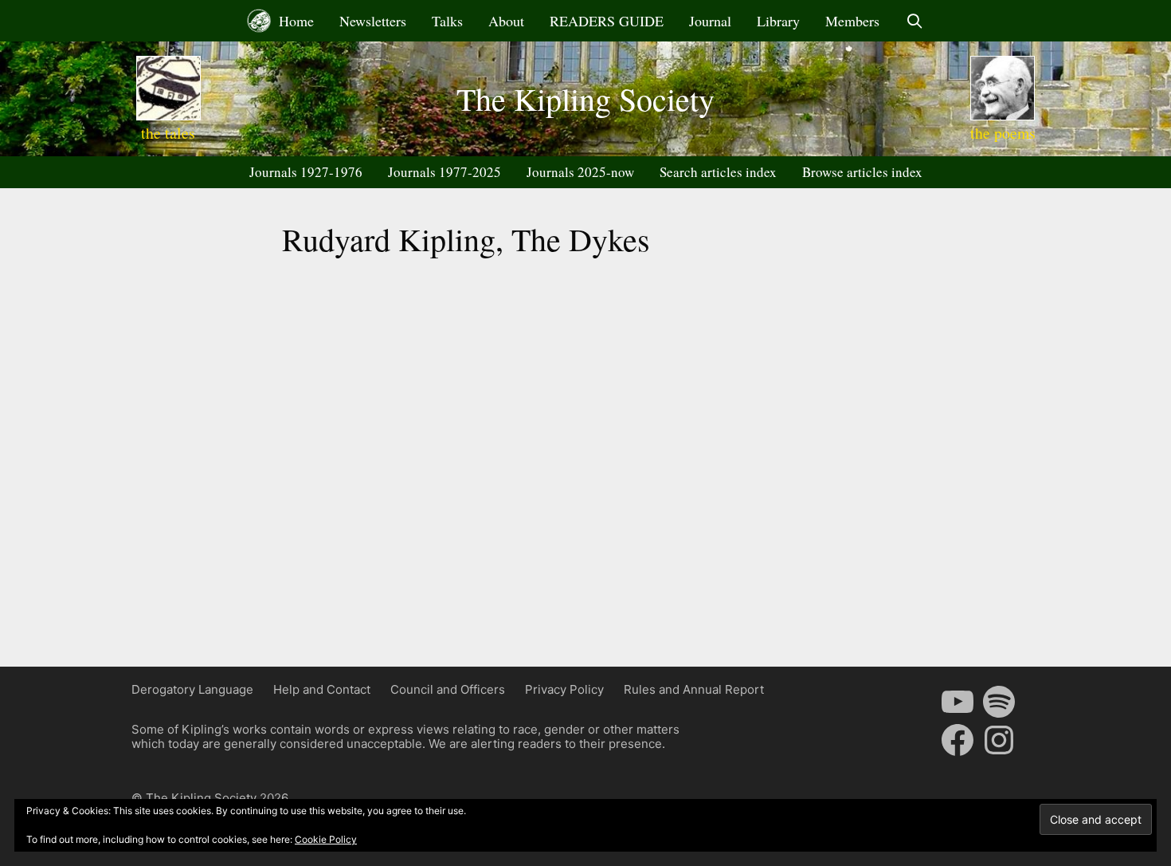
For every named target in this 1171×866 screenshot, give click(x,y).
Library (778, 20)
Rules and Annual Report (694, 689)
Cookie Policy (326, 839)
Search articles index (718, 172)
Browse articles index (862, 172)
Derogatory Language (192, 689)
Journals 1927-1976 (305, 172)
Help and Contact (321, 689)
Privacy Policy (564, 689)
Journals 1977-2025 (444, 172)
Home (294, 20)
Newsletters (372, 20)
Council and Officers (447, 689)
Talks (447, 20)
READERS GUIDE (607, 20)
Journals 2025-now (580, 172)
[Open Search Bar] (914, 20)
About (506, 20)
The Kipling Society (585, 98)
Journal (710, 20)
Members (852, 20)
